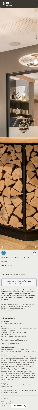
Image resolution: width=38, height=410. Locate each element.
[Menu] (34, 4)
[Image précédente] (2, 128)
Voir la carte (17, 406)
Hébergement (14, 257)
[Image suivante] (36, 128)
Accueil (6, 257)
